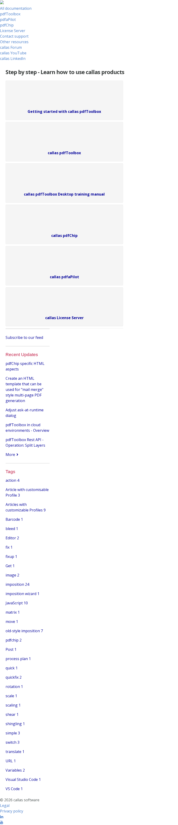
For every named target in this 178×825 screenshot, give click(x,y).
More (10, 454)
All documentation (16, 8)
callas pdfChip (64, 235)
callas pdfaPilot (64, 276)
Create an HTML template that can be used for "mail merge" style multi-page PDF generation (24, 389)
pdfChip (7, 25)
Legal (5, 805)
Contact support (14, 36)
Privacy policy (11, 811)
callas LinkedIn (12, 58)
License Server (12, 30)
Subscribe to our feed (24, 337)
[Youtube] (1, 822)
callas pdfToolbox (64, 152)
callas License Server (64, 317)
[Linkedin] (1, 816)
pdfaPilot (8, 19)
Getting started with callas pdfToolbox (64, 111)
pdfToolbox (10, 13)
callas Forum (11, 47)
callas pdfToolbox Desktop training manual (64, 194)
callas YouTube (13, 53)
